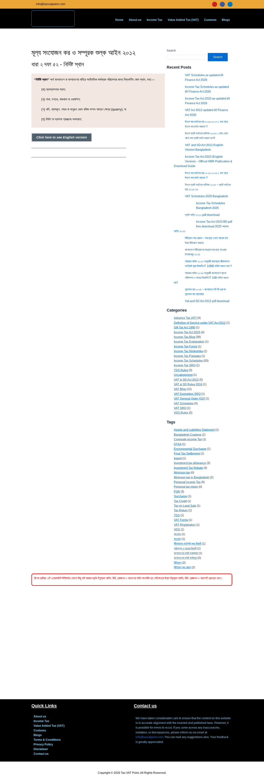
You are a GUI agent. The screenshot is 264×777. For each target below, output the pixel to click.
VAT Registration (184, 524)
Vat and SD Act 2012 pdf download (207, 301)
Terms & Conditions (47, 739)
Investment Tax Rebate (188, 467)
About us (135, 19)
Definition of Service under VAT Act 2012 (200, 322)
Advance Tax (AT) (185, 317)
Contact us (41, 753)
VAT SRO (180, 408)
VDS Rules (181, 412)
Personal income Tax (187, 482)
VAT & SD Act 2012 (186, 379)
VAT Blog (180, 389)
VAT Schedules (184, 403)
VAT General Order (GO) (189, 398)
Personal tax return (186, 486)
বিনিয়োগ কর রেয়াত (182, 567)
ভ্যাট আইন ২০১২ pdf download (202, 214)
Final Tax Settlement (187, 453)
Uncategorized (183, 374)
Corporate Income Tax (188, 439)
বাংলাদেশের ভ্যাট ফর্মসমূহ (185, 557)
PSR (177, 491)
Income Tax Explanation (189, 341)
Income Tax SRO (184, 365)
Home (119, 19)
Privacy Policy (43, 744)
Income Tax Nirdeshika (188, 351)
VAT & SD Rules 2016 (188, 384)
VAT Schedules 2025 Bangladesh (206, 196)
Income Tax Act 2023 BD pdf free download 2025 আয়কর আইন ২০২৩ (203, 226)
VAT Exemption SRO (187, 393)
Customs (210, 19)
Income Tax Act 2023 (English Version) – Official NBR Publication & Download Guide (203, 161)
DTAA (177, 444)
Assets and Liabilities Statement (194, 429)
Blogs (226, 19)
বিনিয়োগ (177, 562)
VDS (177, 529)
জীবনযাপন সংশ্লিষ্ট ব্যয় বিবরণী (187, 543)
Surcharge (180, 496)
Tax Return (181, 510)
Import (178, 458)
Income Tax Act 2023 (187, 332)
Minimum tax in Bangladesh (191, 477)
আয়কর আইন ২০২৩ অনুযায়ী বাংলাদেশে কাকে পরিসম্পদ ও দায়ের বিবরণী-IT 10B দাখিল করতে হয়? (201, 278)
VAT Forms (181, 519)
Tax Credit (180, 501)
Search (171, 50)
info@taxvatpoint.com (149, 737)
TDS (177, 515)
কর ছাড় (177, 539)
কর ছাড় (177, 534)
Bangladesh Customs (187, 434)
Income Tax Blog (184, 336)
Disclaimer (41, 749)
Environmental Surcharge (190, 448)
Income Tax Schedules (188, 360)
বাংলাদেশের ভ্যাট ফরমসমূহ (186, 553)
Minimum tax (182, 472)
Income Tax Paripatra (187, 356)
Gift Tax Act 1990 (184, 327)
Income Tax (154, 19)
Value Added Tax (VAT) (183, 19)
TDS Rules (181, 370)
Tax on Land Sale (185, 505)
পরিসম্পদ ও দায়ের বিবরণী (185, 548)
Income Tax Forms (185, 346)
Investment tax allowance (190, 463)
